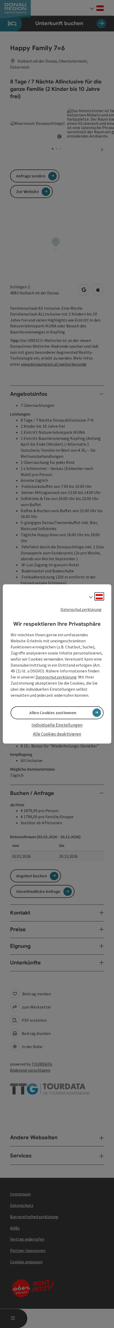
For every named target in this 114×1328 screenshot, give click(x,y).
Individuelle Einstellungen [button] (57, 725)
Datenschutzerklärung (81, 609)
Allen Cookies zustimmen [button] (52, 712)
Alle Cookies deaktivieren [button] (57, 734)
